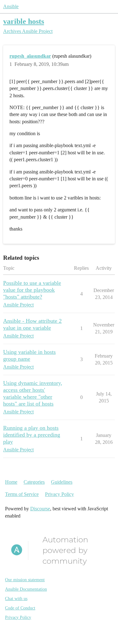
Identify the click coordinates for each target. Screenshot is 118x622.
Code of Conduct (20, 608)
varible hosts (23, 21)
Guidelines (61, 482)
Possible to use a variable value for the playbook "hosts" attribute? (32, 290)
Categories (34, 482)
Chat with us (16, 598)
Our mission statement (25, 579)
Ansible (11, 6)
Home (11, 482)
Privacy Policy (59, 494)
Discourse (40, 508)
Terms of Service (22, 494)
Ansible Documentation (26, 589)
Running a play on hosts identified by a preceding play (31, 435)
